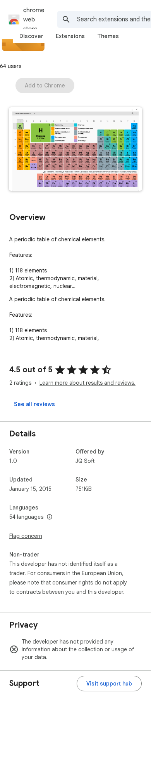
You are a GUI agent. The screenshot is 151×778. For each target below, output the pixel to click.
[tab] (31, 36)
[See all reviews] (34, 404)
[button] (75, 149)
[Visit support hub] (109, 683)
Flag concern (25, 535)
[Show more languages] (49, 517)
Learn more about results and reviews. (87, 382)
